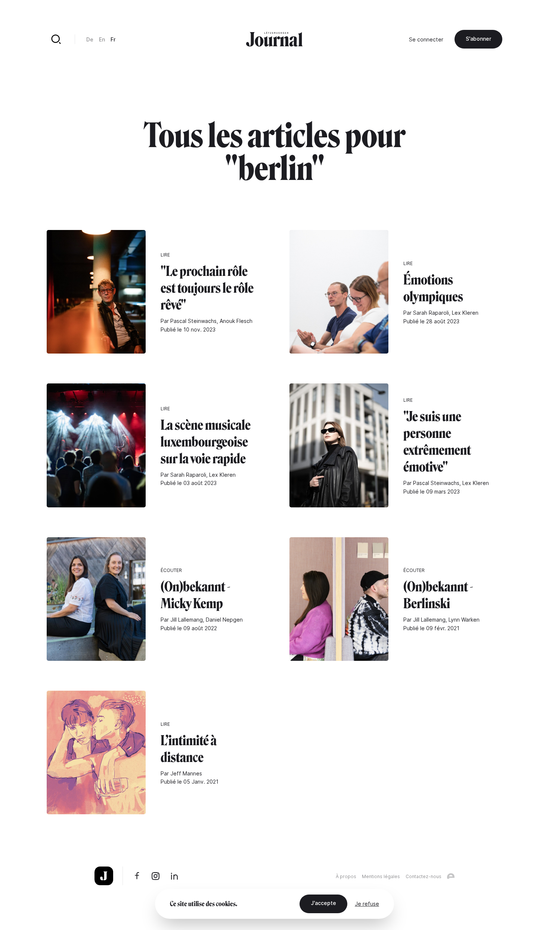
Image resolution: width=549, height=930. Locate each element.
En (102, 39)
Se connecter (426, 39)
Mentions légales (381, 876)
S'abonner (478, 38)
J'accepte (323, 903)
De (89, 39)
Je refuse (367, 904)
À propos (346, 876)
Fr (113, 39)
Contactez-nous (423, 876)
